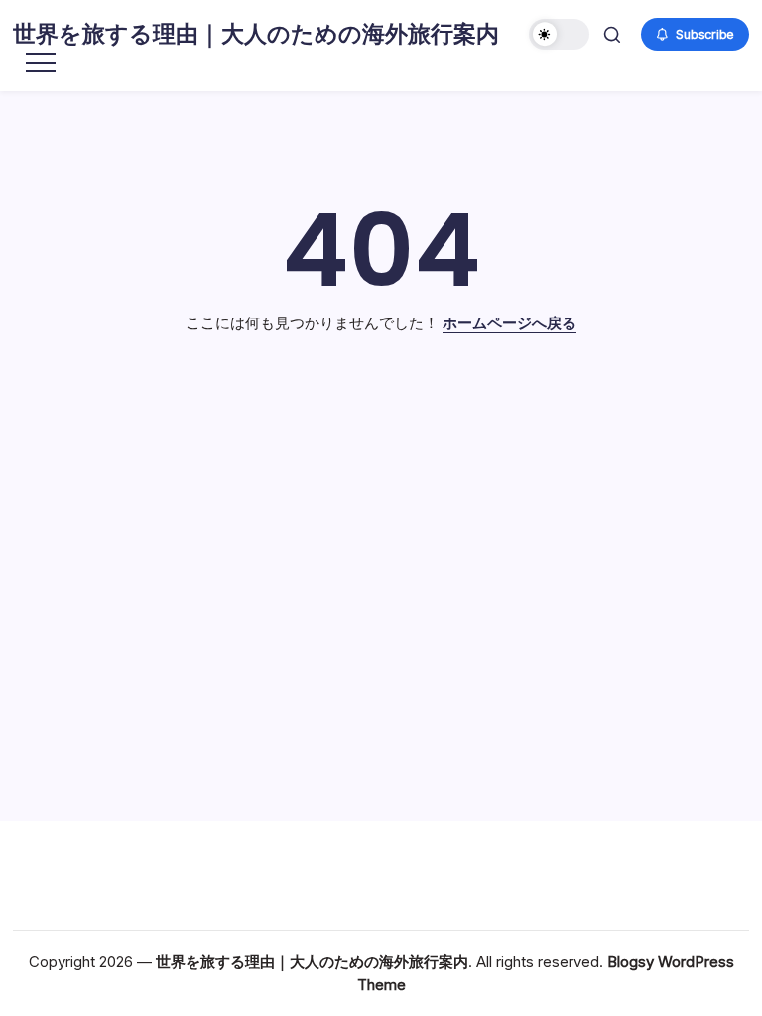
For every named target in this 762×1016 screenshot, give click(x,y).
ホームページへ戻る (509, 323)
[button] (559, 34)
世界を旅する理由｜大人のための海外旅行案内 (256, 34)
